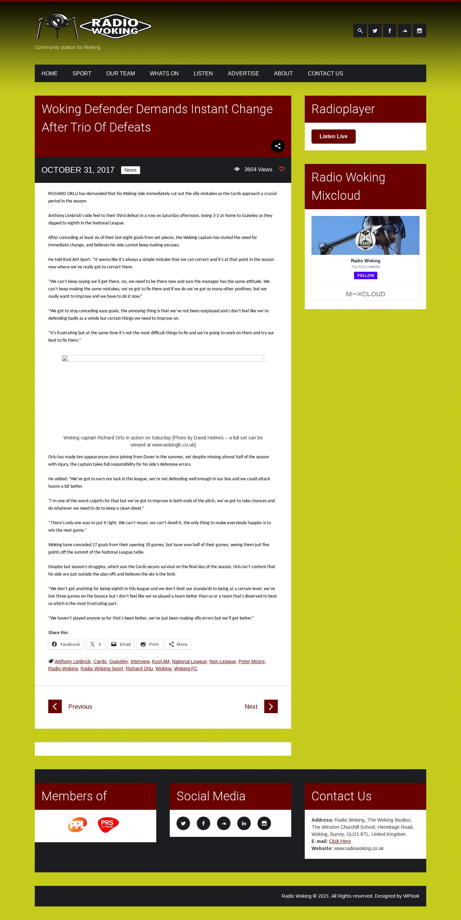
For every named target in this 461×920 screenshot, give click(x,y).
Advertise (243, 73)
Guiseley (118, 661)
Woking (163, 668)
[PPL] (77, 831)
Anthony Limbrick (73, 661)
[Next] (271, 711)
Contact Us (325, 73)
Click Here (340, 841)
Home (50, 73)
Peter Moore (252, 661)
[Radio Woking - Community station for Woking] (95, 35)
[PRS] (109, 831)
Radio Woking (63, 668)
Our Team (120, 73)
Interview (140, 661)
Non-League (223, 661)
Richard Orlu (139, 668)
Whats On (164, 73)
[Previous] (55, 711)
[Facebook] (390, 30)
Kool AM (160, 661)
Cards (100, 661)
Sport (82, 73)
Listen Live (334, 136)
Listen (203, 73)
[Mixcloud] (404, 30)
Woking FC (185, 668)
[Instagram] (419, 30)
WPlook (411, 896)
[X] (375, 30)
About (283, 73)
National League (189, 661)
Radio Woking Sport (102, 668)
